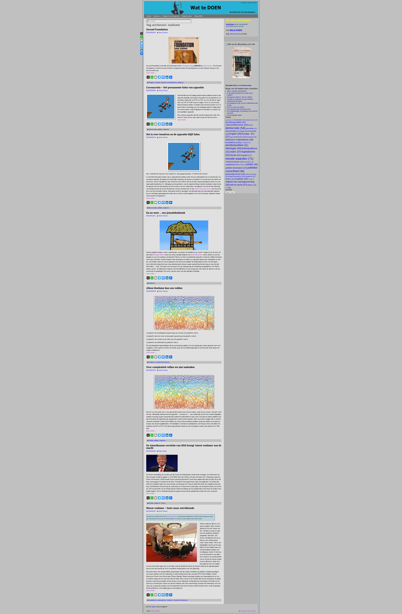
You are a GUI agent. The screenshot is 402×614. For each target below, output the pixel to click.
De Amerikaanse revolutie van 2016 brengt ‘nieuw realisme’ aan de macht (183, 447)
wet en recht (238, 184)
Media (151, 440)
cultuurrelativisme (236, 125)
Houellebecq (233, 142)
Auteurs (156, 16)
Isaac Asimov (207, 66)
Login (229, 187)
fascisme (240, 137)
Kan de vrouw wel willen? (235, 107)
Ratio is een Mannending (242, 85)
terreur (230, 179)
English (151, 82)
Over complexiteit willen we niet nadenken (170, 367)
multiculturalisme (234, 162)
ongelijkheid (231, 164)
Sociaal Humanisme (162, 362)
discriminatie (232, 131)
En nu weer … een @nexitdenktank (165, 212)
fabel (232, 137)
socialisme (250, 176)
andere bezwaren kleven (203, 189)
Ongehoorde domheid (234, 101)
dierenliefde (251, 128)
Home (149, 16)
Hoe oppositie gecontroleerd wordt (238, 109)
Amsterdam (239, 120)
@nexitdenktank (196, 255)
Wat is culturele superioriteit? (237, 91)
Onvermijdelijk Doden (234, 115)
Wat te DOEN (155, 611)
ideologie (233, 148)
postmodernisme (235, 174)
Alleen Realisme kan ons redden (164, 288)
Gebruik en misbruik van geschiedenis (240, 99)
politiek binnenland (236, 168)
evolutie (157, 82)
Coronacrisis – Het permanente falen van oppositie (175, 87)
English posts (187, 16)
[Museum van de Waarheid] (241, 62)
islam (235, 151)
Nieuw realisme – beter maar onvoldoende (170, 508)
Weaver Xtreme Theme (249, 611)
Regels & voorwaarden (171, 16)
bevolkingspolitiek (235, 122)
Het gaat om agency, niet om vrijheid (239, 97)
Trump (163, 503)
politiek (159, 129)
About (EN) (198, 16)
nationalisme (162, 600)
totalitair (241, 179)
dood (244, 131)
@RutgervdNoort (159, 255)
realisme (180, 82)
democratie (153, 129)
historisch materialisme (169, 82)
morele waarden (239, 158)
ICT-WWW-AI (246, 142)
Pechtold (242, 164)
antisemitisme (251, 120)
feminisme (251, 137)
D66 (250, 125)
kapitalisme (153, 600)
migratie (246, 155)
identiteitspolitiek (236, 145)
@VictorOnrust (235, 34)
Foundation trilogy (187, 66)
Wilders (251, 185)
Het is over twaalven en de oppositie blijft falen (173, 134)
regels (153, 607)
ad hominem (229, 120)
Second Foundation (157, 29)
